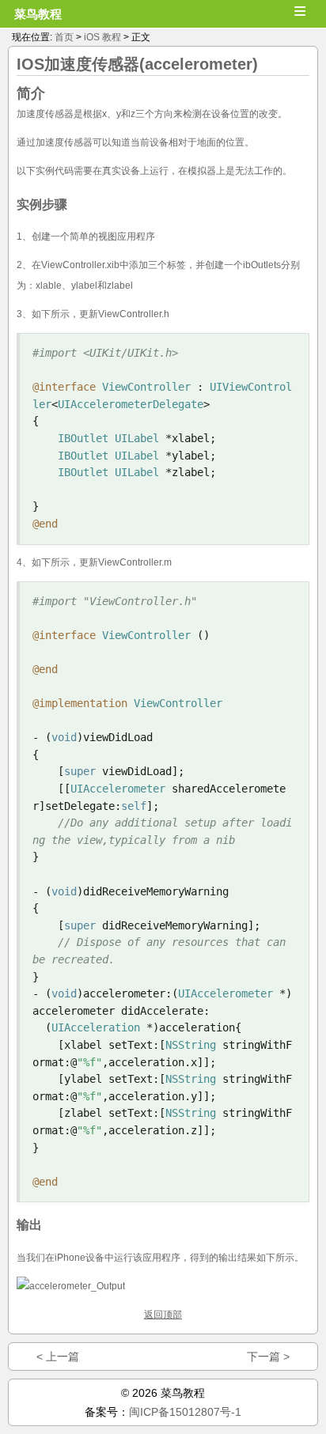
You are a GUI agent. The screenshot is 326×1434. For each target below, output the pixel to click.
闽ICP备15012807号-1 (185, 1412)
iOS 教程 (102, 37)
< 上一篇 (57, 1356)
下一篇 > (268, 1356)
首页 (64, 37)
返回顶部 (163, 1314)
